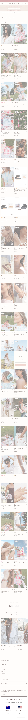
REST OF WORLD (21, 717)
